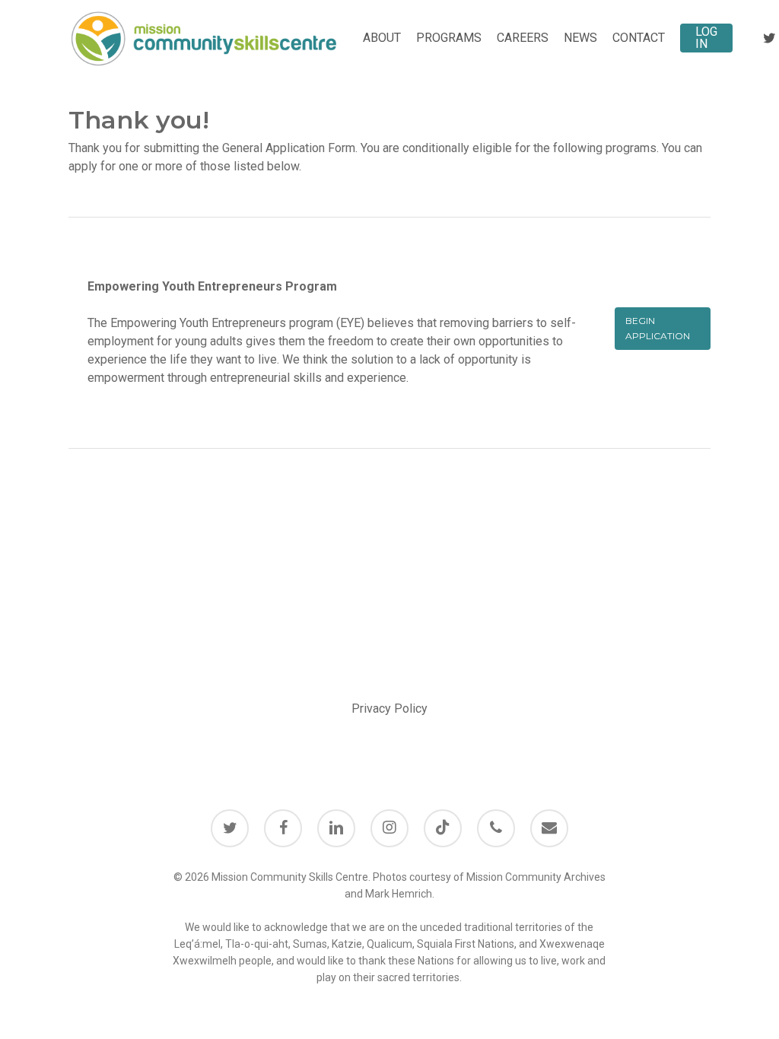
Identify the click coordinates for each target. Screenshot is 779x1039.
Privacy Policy (389, 708)
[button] (663, 328)
